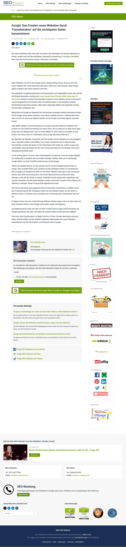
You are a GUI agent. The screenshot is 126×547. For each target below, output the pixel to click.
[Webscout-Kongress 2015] (101, 216)
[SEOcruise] (101, 225)
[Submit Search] (34, 513)
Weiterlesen (34, 455)
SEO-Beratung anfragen (113, 3)
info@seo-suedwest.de (19, 475)
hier (73, 250)
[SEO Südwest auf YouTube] (101, 394)
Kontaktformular (81, 537)
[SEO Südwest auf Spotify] (105, 375)
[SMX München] (101, 207)
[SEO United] (101, 341)
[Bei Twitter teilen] (13, 43)
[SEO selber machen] (101, 302)
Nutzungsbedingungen (37, 277)
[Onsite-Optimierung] (101, 178)
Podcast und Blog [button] (81, 3)
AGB (54, 542)
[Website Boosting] (101, 325)
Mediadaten (79, 542)
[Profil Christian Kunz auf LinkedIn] (105, 381)
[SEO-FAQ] (101, 274)
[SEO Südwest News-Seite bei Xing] (105, 388)
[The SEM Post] (101, 352)
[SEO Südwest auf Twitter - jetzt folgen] (98, 388)
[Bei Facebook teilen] (17, 43)
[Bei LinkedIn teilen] (21, 43)
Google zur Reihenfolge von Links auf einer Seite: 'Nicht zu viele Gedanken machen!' (45, 312)
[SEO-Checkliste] (101, 41)
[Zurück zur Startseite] (13, 3)
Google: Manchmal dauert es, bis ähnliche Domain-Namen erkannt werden (41, 334)
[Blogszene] (101, 248)
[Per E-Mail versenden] (32, 43)
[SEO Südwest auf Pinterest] (97, 381)
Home (40, 3)
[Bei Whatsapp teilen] (28, 43)
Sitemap (70, 542)
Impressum (62, 542)
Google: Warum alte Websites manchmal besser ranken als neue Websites (41, 323)
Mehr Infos (87, 535)
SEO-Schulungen (65, 3)
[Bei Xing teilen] (24, 43)
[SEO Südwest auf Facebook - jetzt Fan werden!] (98, 375)
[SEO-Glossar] (101, 414)
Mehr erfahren (23, 494)
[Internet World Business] (101, 335)
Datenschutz (47, 542)
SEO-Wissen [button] (50, 3)
